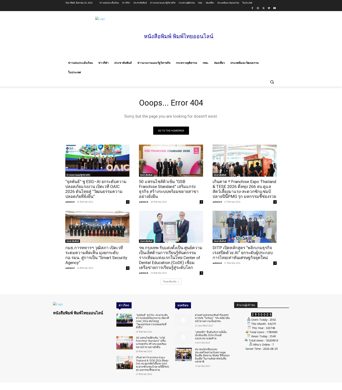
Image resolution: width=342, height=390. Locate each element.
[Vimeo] (269, 8)
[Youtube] (274, 8)
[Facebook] (252, 8)
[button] (272, 82)
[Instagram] (258, 8)
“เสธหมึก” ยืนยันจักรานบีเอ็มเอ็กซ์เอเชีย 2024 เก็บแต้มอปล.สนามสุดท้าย (211, 335)
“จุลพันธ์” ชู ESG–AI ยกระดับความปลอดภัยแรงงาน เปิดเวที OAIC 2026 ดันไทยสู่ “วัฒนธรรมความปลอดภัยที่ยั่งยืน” (95, 189)
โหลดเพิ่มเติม (170, 281)
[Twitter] (263, 8)
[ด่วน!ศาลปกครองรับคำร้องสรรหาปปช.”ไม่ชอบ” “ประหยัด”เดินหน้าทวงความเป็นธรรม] (183, 320)
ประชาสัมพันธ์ (146, 175)
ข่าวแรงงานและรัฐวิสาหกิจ (78, 175)
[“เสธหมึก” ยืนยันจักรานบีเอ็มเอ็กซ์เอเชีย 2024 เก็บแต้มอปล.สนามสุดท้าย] (183, 337)
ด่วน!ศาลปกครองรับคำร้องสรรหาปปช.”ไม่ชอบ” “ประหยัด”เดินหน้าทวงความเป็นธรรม (212, 318)
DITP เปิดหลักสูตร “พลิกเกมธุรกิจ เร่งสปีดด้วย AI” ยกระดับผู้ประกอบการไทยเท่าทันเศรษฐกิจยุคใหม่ (243, 252)
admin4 (69, 201)
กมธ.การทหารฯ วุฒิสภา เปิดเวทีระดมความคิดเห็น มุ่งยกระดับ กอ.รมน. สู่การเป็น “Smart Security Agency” (96, 255)
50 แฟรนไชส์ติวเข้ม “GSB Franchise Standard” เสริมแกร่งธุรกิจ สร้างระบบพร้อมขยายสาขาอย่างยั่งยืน (169, 189)
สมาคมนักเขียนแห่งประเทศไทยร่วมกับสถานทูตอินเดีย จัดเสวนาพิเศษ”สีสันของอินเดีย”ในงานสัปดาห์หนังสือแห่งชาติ (212, 355)
